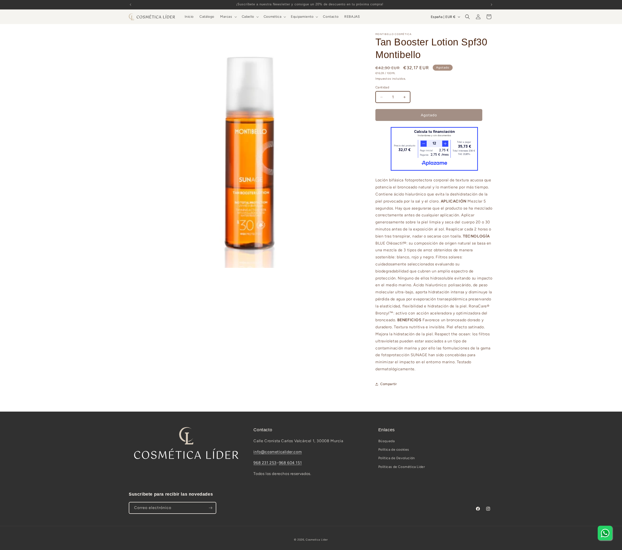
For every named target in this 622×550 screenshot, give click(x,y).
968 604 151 (290, 462)
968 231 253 (264, 462)
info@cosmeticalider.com (277, 451)
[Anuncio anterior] (130, 4)
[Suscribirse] (210, 508)
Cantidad (382, 87)
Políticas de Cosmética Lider (401, 467)
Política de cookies (393, 450)
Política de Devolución (396, 458)
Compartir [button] (388, 384)
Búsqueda (386, 441)
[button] (228, 17)
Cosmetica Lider (317, 539)
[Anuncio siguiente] (491, 4)
